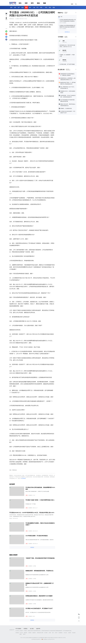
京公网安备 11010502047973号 (48, 639)
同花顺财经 (61, 632)
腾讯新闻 (25, 632)
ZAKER (56, 632)
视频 (44, 3)
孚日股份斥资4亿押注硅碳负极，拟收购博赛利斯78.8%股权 (40, 488)
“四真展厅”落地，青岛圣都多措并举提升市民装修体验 (40, 558)
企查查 (50, 632)
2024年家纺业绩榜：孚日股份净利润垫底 (37, 535)
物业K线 (64, 50)
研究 (32, 3)
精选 (38, 3)
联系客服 (23, 478)
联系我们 (25, 628)
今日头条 (21, 632)
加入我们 (32, 628)
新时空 (24, 634)
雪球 (53, 632)
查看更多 (32, 547)
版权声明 (38, 628)
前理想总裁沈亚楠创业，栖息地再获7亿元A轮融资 (39, 596)
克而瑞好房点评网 (40, 632)
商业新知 (73, 632)
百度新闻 (29, 632)
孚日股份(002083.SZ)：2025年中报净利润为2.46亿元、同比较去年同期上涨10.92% (31, 512)
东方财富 (46, 632)
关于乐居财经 (18, 628)
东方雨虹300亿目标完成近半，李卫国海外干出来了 (39, 608)
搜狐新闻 (34, 632)
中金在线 (65, 632)
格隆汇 (21, 634)
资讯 (20, 3)
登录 (72, 4)
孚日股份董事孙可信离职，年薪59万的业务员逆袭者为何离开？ (40, 524)
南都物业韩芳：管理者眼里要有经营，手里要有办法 (39, 570)
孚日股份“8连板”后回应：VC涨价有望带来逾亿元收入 (40, 500)
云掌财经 (69, 632)
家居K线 (64, 59)
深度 (26, 3)
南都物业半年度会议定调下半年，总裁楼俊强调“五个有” (40, 584)
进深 (63, 40)
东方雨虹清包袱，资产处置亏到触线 (67, 64)
